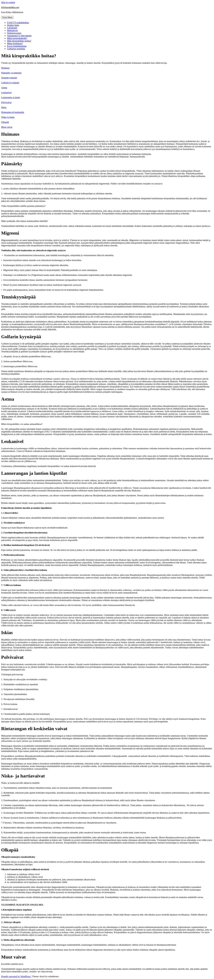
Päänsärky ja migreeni (11, 73)
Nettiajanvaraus (14, 33)
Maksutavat (12, 30)
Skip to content (8, 2)
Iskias (3, 107)
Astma (4, 87)
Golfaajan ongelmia (16, 48)
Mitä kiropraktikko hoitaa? (19, 41)
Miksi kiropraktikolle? (17, 38)
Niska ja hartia (7, 117)
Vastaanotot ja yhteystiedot (19, 35)
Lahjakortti (12, 28)
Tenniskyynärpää (9, 77)
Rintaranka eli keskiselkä (12, 112)
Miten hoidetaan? (15, 43)
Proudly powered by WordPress (16, 976)
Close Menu (7, 17)
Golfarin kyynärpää (10, 82)
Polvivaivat (6, 102)
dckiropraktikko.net (10, 7)
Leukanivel (6, 92)
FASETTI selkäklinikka (18, 22)
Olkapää (5, 122)
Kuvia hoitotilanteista (16, 46)
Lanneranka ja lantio (10, 97)
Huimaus (5, 68)
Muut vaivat (6, 127)
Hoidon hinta (13, 25)
